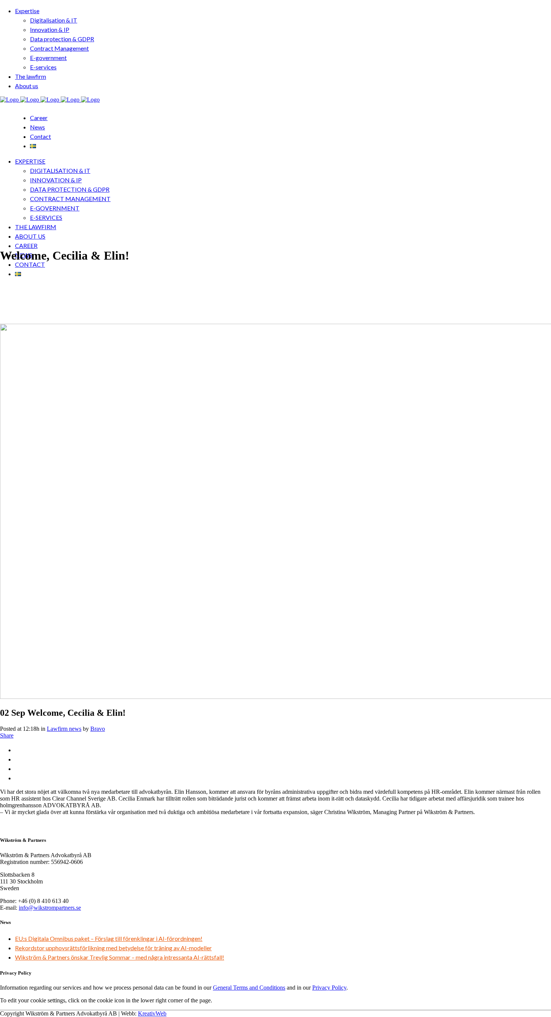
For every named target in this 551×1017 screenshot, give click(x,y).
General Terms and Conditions (249, 987)
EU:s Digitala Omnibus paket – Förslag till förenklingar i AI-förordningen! (108, 938)
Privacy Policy (329, 987)
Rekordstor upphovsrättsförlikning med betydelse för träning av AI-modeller (113, 947)
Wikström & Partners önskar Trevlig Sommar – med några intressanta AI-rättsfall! (119, 957)
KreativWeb (152, 1013)
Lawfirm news (64, 729)
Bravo (97, 729)
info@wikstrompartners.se (50, 907)
